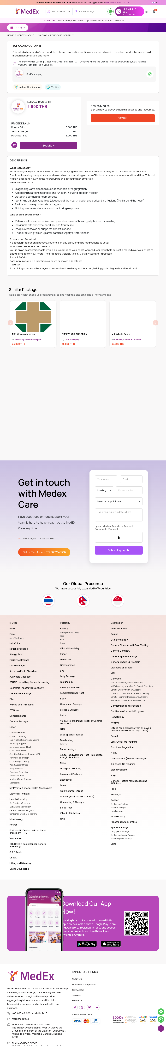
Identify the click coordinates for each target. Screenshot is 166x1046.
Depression (15, 782)
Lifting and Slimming (69, 632)
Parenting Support (18, 743)
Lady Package (117, 811)
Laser (62, 643)
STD (60, 20)
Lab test (76, 995)
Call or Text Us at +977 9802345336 (44, 552)
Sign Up (123, 118)
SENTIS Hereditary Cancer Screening (127, 682)
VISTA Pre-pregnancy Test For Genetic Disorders (132, 686)
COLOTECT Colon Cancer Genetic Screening (130, 693)
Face (62, 636)
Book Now (48, 145)
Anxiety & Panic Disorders (21, 779)
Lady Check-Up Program (20, 806)
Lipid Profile (91, 20)
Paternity (64, 744)
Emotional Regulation (19, 772)
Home (10, 35)
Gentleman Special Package (123, 835)
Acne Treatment (17, 638)
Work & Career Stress (19, 765)
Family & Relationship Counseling (24, 740)
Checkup (67, 20)
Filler (62, 639)
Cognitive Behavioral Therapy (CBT (25, 754)
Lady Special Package (120, 831)
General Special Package (121, 838)
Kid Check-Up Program (20, 803)
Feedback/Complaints (84, 984)
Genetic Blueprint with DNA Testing (126, 689)
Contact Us (78, 989)
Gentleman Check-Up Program (23, 814)
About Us (77, 978)
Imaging (42, 35)
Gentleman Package (119, 804)
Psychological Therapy (19, 757)
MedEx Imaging (25, 35)
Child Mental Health (18, 750)
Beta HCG (119, 20)
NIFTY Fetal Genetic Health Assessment (128, 700)
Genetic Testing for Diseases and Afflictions (129, 697)
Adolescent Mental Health (21, 747)
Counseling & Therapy (19, 761)
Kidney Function (105, 20)
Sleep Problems (16, 768)
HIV (74, 20)
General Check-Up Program (22, 810)
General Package (118, 807)
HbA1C (81, 20)
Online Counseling (18, 736)
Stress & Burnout (17, 775)
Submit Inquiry (117, 550)
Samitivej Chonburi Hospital (78, 339)
